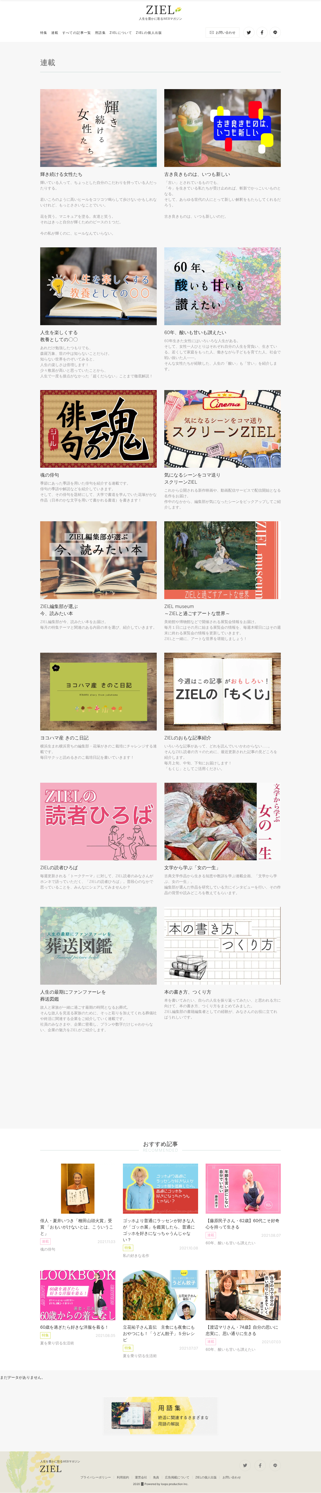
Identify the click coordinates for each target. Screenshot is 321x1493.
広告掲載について (177, 1477)
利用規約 (123, 1477)
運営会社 (141, 1477)
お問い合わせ (225, 32)
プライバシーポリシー (95, 1477)
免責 (156, 1477)
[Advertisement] (160, 1081)
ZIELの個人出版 (206, 1477)
